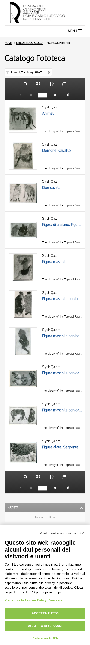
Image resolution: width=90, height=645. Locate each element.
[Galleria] (38, 83)
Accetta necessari (45, 626)
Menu (72, 31)
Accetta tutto (45, 613)
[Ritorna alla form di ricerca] (25, 83)
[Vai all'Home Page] (45, 12)
